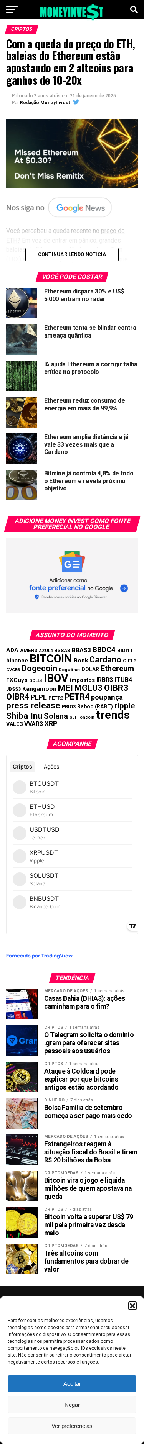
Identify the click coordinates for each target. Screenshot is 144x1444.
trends (113, 714)
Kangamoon (39, 688)
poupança (107, 697)
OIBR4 (17, 697)
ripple (124, 705)
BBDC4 (104, 649)
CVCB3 (13, 669)
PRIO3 (69, 707)
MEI (65, 688)
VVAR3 (33, 724)
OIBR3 (116, 688)
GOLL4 (35, 680)
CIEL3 (130, 661)
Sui (73, 717)
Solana (56, 716)
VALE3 (14, 724)
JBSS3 (13, 689)
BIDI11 (125, 650)
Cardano (105, 659)
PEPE (39, 697)
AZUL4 (46, 650)
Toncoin (86, 717)
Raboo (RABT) (95, 706)
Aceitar (72, 1383)
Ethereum (117, 668)
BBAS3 (81, 650)
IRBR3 (104, 679)
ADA (12, 650)
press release (33, 705)
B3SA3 (62, 650)
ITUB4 (123, 679)
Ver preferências (72, 1426)
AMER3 (29, 650)
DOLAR (90, 669)
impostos (82, 680)
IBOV (56, 678)
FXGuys (17, 680)
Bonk (81, 660)
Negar (72, 1404)
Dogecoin (39, 668)
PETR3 (55, 698)
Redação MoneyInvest (45, 102)
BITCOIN (51, 658)
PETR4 (77, 697)
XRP (51, 724)
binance (17, 660)
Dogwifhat (69, 669)
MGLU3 (88, 688)
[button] (132, 1306)
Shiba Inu (24, 716)
